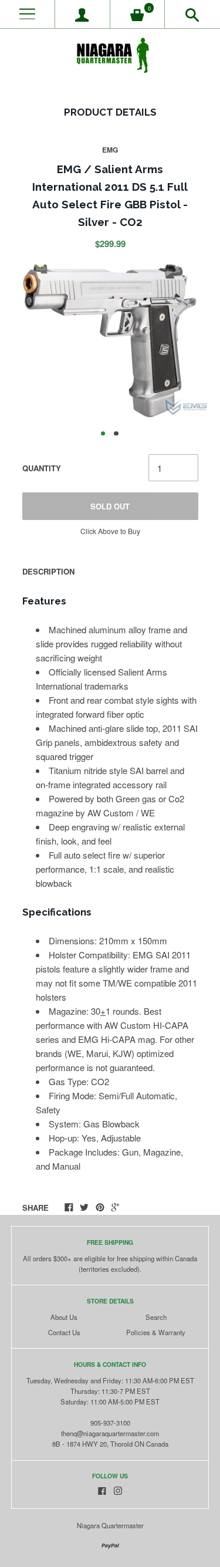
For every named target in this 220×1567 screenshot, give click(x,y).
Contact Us (64, 1332)
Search (156, 1317)
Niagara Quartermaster (110, 1525)
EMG (110, 149)
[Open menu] (27, 14)
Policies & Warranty (155, 1332)
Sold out (110, 506)
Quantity (41, 468)
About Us (63, 1317)
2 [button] (116, 433)
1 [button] (103, 433)
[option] (110, 340)
